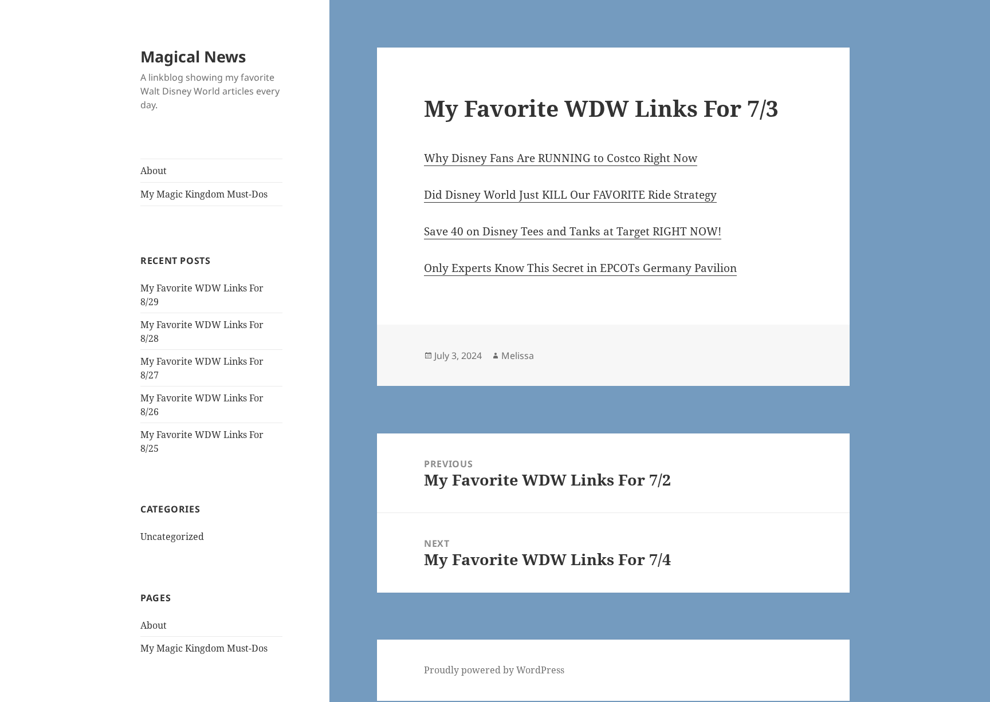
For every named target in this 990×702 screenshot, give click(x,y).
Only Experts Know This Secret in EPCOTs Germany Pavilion (580, 268)
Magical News (193, 56)
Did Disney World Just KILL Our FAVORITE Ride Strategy (570, 194)
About (153, 170)
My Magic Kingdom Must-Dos (204, 194)
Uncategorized (172, 536)
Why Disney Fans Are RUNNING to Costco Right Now (560, 158)
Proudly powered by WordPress (494, 670)
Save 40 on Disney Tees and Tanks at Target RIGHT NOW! (572, 231)
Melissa (517, 355)
